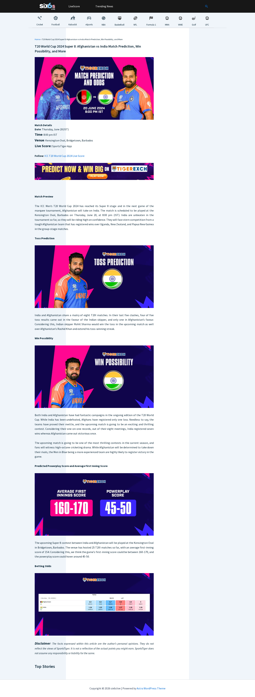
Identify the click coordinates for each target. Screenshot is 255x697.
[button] (206, 6)
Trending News (104, 6)
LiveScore (74, 6)
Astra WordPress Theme (151, 688)
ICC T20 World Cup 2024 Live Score (64, 156)
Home (37, 39)
